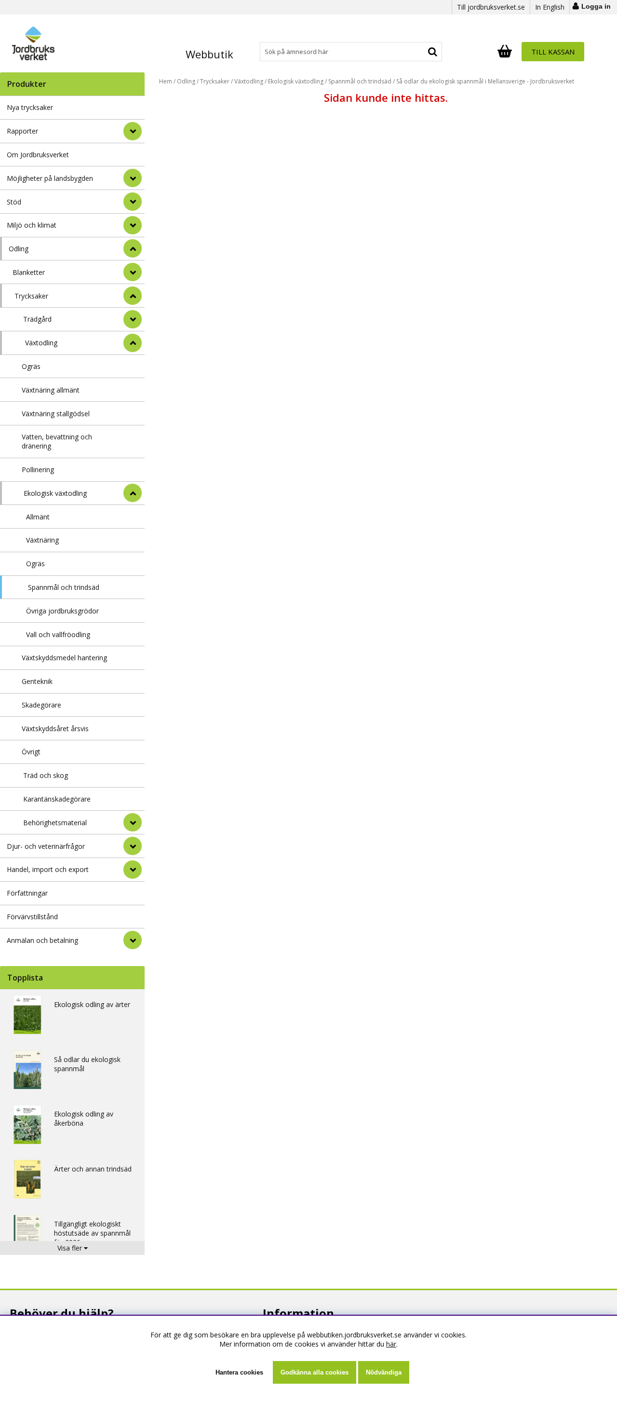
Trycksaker (31, 295)
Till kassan (553, 51)
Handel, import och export (48, 869)
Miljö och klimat (31, 225)
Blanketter (29, 272)
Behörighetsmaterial (55, 822)
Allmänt (38, 516)
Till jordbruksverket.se (491, 7)
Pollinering (38, 469)
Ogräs (31, 366)
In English (549, 7)
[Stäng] (132, 248)
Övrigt (31, 751)
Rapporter (22, 131)
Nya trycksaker (30, 107)
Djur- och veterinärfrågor (46, 846)
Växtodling (41, 342)
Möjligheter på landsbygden (50, 178)
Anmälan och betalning (42, 940)
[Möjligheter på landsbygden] (132, 178)
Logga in (596, 6)
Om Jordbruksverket (38, 154)
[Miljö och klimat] (132, 225)
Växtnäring (42, 540)
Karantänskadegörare (57, 799)
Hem (165, 81)
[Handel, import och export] (132, 869)
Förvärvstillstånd (32, 916)
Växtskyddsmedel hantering (64, 657)
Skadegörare (41, 704)
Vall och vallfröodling (58, 634)
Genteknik (37, 681)
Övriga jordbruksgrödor (62, 610)
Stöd (14, 201)
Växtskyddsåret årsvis (55, 728)
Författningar (27, 893)
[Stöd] (132, 201)
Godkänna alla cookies (315, 1372)
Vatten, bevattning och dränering (57, 441)
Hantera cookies (239, 1372)
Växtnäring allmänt (51, 390)
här (391, 1344)
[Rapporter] (132, 131)
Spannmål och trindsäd (63, 587)
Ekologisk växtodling (55, 493)
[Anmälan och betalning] (132, 940)
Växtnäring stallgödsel (56, 413)
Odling (18, 248)
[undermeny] (132, 272)
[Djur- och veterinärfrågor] (132, 846)
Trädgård (37, 319)
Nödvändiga (384, 1372)
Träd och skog (45, 775)
